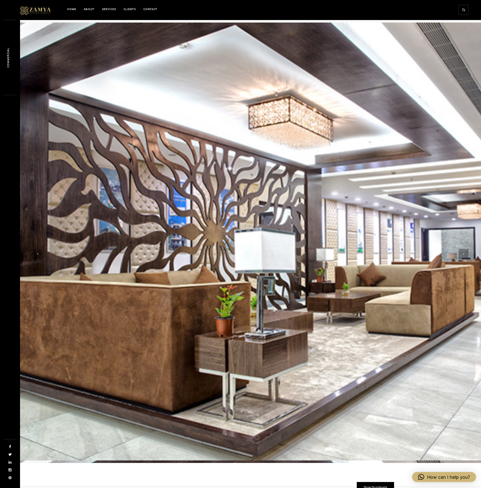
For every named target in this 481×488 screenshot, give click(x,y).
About (89, 9)
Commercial (8, 58)
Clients (130, 9)
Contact (150, 9)
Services (109, 9)
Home (71, 9)
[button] (444, 477)
